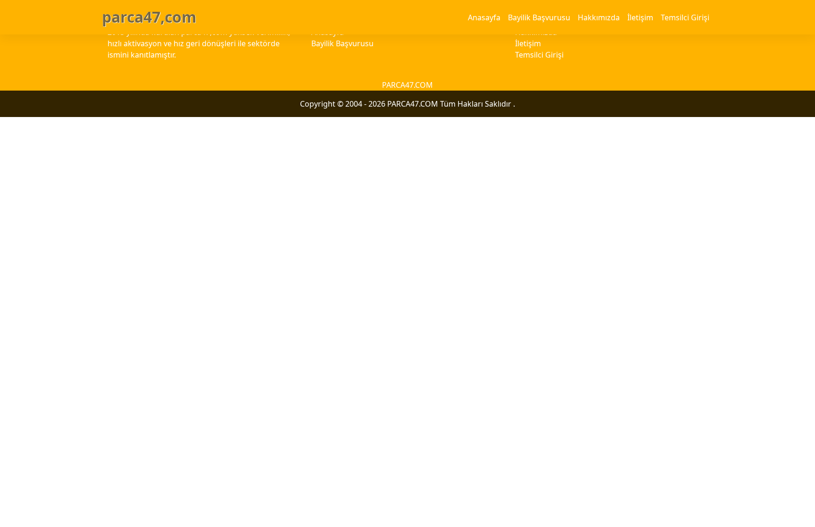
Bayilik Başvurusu (539, 17)
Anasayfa (484, 17)
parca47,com (149, 17)
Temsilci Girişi (685, 17)
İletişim (640, 17)
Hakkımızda (599, 17)
